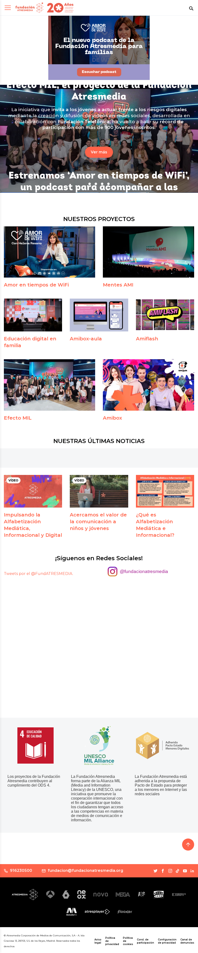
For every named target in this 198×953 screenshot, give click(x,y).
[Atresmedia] (25, 894)
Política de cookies (128, 941)
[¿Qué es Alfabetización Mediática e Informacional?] (165, 491)
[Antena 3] (50, 895)
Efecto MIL (18, 418)
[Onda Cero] (159, 894)
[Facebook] (163, 871)
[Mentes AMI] (148, 252)
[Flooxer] (125, 911)
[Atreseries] (142, 894)
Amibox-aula (86, 339)
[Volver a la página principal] (29, 7)
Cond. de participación (145, 941)
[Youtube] (185, 871)
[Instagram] (170, 871)
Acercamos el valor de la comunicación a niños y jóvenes (98, 521)
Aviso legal (97, 941)
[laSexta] (66, 894)
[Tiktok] (177, 871)
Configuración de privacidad (167, 941)
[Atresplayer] (97, 911)
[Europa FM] (179, 894)
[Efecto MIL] (49, 385)
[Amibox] (148, 385)
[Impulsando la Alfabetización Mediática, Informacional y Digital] (33, 491)
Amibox (112, 418)
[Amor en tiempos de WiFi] (49, 252)
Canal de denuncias (187, 941)
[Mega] (123, 894)
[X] (155, 871)
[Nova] (100, 894)
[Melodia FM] (71, 912)
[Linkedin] (192, 871)
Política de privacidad (112, 941)
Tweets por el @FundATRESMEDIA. (38, 573)
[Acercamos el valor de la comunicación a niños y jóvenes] (99, 491)
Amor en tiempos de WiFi (36, 285)
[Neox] (81, 894)
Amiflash (147, 339)
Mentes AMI (118, 285)
